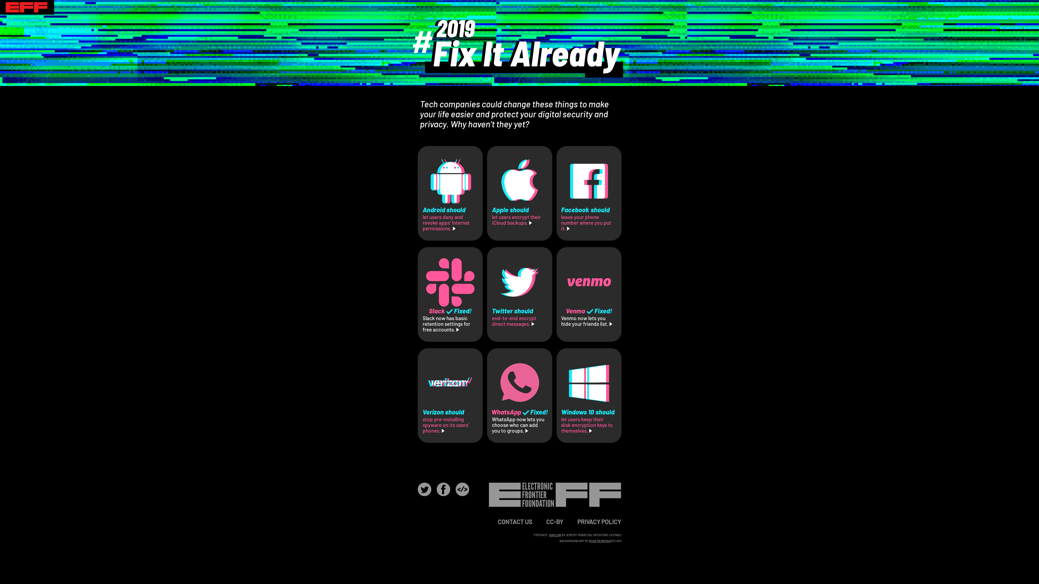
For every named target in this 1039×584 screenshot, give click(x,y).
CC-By (554, 521)
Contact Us (515, 521)
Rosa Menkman (600, 541)
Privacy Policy (599, 521)
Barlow (555, 535)
